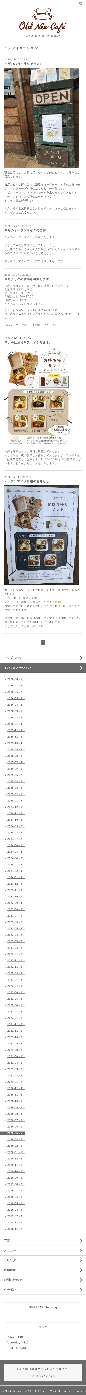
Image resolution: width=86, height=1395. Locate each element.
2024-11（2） (16, 813)
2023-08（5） (16, 909)
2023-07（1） (16, 915)
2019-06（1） (16, 1197)
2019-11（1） (16, 1165)
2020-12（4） (16, 1088)
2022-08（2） (16, 979)
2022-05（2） (16, 998)
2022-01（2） (16, 1018)
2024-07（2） (16, 839)
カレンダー (11, 1260)
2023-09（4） (16, 903)
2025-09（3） (16, 749)
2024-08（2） (16, 832)
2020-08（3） (16, 1114)
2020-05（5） (16, 1133)
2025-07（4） (16, 762)
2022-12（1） (16, 960)
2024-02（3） (16, 871)
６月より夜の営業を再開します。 (28, 279)
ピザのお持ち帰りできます (23, 63)
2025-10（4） (16, 743)
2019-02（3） (16, 1216)
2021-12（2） (16, 1024)
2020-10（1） (16, 1101)
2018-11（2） (16, 1229)
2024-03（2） (16, 864)
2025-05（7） (16, 775)
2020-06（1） (16, 1126)
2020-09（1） (16, 1107)
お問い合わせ (13, 1279)
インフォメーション (17, 667)
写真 (7, 1240)
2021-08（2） (16, 1050)
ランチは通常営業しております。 (28, 342)
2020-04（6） (16, 1139)
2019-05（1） (16, 1203)
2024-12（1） (16, 807)
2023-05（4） (16, 928)
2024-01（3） (16, 877)
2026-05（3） (16, 698)
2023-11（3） (16, 890)
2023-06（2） (16, 922)
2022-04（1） (16, 1005)
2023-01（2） (16, 954)
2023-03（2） (16, 941)
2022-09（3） (16, 973)
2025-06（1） (16, 768)
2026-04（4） (16, 704)
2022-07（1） (16, 986)
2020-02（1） (16, 1145)
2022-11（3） (16, 966)
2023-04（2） (16, 935)
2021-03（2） (16, 1069)
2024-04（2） (16, 858)
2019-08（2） (16, 1184)
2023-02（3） (16, 947)
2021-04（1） (16, 1062)
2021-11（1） (16, 1030)
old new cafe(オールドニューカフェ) (34, 1391)
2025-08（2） (16, 756)
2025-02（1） (16, 794)
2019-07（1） (16, 1190)
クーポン (10, 1289)
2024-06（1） (16, 845)
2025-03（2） (16, 787)
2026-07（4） (16, 685)
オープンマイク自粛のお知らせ (26, 481)
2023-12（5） (16, 883)
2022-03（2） (16, 1011)
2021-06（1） (16, 1056)
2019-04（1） (16, 1209)
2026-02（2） (16, 717)
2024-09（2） (16, 826)
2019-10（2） (16, 1171)
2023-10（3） (16, 896)
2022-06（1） (16, 992)
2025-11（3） (16, 736)
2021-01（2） (16, 1082)
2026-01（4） (16, 724)
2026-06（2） (16, 692)
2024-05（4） (16, 851)
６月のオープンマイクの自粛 (25, 230)
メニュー (10, 1250)
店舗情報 (10, 1270)
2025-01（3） (16, 800)
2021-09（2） (16, 1043)
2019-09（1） (16, 1177)
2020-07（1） (16, 1120)
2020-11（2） (16, 1094)
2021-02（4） (16, 1075)
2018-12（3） (16, 1222)
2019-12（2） (16, 1158)
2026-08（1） (16, 679)
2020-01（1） (16, 1152)
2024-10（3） (16, 819)
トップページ (13, 657)
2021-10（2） (16, 1037)
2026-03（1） (16, 711)
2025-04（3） (16, 781)
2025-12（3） (16, 730)
